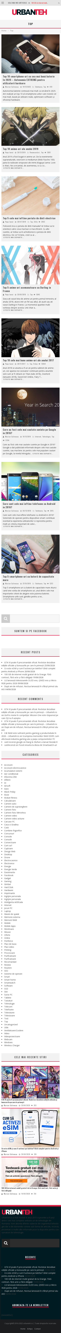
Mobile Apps (10, 926)
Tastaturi (8, 1000)
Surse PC (8, 994)
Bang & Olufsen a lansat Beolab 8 (41, 742)
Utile (36, 222)
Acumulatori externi (13, 771)
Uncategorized (11, 1024)
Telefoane (38, 87)
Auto (6, 788)
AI (5, 782)
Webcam (8, 1039)
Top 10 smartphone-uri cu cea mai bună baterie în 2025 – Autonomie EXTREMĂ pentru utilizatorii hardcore (29, 80)
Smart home (10, 979)
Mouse (7, 932)
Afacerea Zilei (10, 776)
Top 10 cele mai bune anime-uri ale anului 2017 (28, 360)
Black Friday (9, 791)
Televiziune (9, 1012)
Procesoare (9, 953)
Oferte (7, 935)
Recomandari (35, 152)
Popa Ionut (9, 152)
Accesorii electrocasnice (15, 768)
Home (3, 30)
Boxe (6, 794)
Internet (38, 436)
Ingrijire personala (12, 896)
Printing (7, 950)
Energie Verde (10, 869)
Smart (7, 976)
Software (8, 985)
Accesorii (8, 765)
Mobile (7, 923)
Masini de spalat (11, 914)
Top (44, 87)
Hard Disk (8, 887)
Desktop (8, 854)
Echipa (29, 1329)
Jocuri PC (8, 908)
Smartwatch (9, 982)
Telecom (8, 1006)
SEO (6, 970)
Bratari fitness (10, 797)
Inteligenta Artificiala (13, 902)
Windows (8, 1042)
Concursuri (9, 833)
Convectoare (10, 842)
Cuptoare (8, 848)
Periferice (8, 941)
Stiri (6, 991)
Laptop (7, 911)
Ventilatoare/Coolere (13, 1030)
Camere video (10, 815)
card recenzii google (13, 742)
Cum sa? (8, 845)
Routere (8, 967)
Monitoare (9, 929)
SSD (6, 988)
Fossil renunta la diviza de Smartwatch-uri (38, 745)
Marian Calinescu (12, 87)
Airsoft (7, 785)
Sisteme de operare (13, 973)
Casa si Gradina (11, 824)
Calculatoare (10, 800)
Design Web (9, 851)
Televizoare (9, 1015)
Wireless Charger (12, 1045)
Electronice (9, 863)
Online (7, 938)
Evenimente (9, 872)
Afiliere (7, 779)
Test (6, 1018)
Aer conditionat (11, 773)
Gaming (7, 881)
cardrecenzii (9, 745)
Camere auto (10, 803)
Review (7, 964)
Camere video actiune (14, 818)
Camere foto (10, 809)
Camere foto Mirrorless (15, 812)
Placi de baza (10, 944)
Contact (37, 1329)
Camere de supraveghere (15, 806)
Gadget (7, 878)
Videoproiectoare (12, 1036)
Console (8, 836)
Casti (6, 827)
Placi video (9, 947)
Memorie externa (12, 917)
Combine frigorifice (13, 830)
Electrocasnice (10, 860)
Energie (7, 866)
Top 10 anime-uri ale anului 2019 (20, 149)
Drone (7, 857)
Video (35, 364)
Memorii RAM (10, 920)
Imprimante (9, 893)
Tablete (7, 997)
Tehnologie (46, 436)
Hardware (8, 890)
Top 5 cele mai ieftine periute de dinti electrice (29, 218)
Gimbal (7, 884)
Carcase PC (9, 821)
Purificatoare (10, 955)
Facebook (8, 875)
